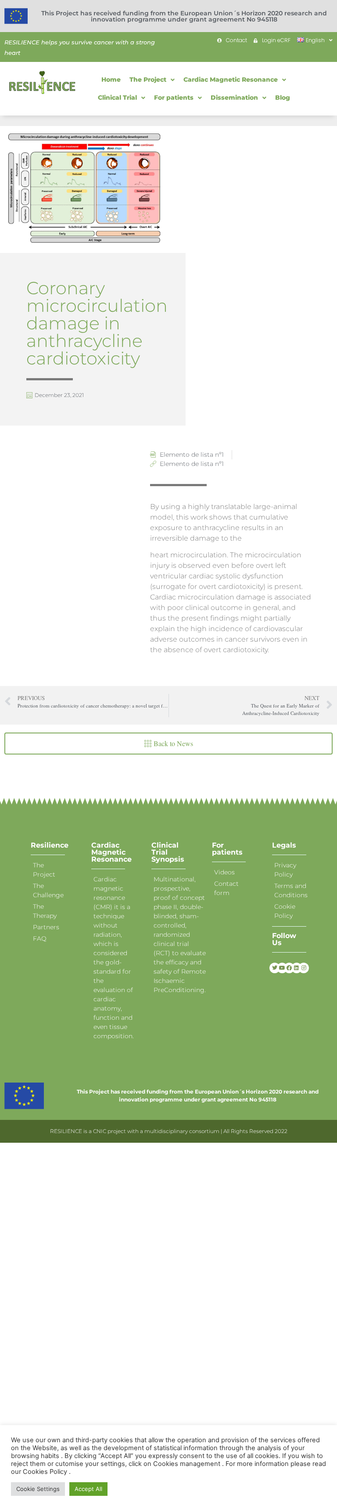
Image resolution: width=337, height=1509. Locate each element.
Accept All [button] (88, 1488)
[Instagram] (303, 968)
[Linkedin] (296, 968)
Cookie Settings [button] (38, 1488)
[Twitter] (274, 968)
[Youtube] (282, 968)
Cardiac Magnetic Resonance (111, 852)
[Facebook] (289, 968)
